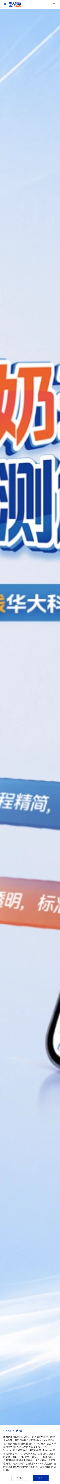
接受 (41, 1477)
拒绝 (19, 1477)
